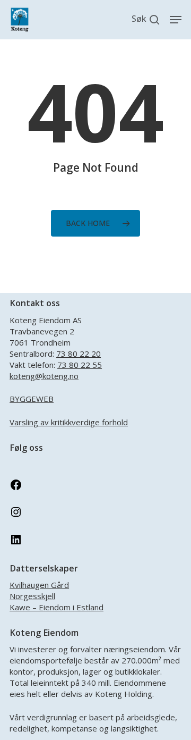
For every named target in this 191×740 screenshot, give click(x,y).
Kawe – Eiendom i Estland (56, 607)
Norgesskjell (32, 596)
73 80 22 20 (78, 353)
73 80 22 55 (79, 364)
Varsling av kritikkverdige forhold (69, 422)
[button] (175, 19)
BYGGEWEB (32, 398)
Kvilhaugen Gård (39, 584)
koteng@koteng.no (44, 376)
